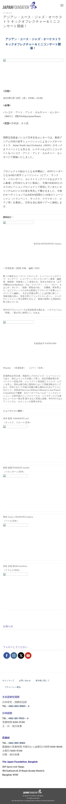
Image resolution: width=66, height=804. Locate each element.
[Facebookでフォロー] (6, 655)
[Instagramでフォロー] (14, 655)
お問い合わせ (25, 680)
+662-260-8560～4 (18, 706)
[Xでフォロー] (21, 655)
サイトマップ (8, 680)
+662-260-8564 (16, 743)
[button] (62, 5)
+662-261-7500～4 (18, 718)
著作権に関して (42, 680)
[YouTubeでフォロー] (28, 655)
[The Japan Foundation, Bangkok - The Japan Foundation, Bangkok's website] (19, 5)
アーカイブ (7, 13)
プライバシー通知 (13, 687)
